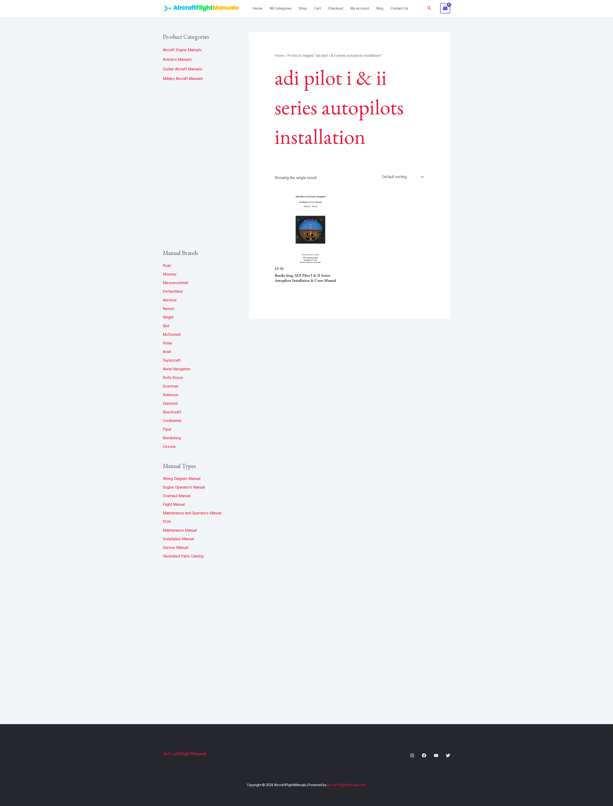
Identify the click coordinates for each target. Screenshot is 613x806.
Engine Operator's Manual (184, 487)
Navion (168, 309)
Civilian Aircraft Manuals (182, 69)
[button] (429, 8)
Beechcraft (172, 412)
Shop (303, 8)
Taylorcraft (172, 360)
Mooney (169, 274)
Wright (168, 317)
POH (167, 522)
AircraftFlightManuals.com (346, 785)
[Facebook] (424, 755)
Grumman (170, 386)
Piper (167, 429)
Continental (172, 421)
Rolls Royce (173, 378)
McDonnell (172, 335)
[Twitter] (448, 755)
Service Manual (175, 548)
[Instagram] (412, 755)
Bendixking (172, 438)
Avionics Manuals (177, 59)
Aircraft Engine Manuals (182, 50)
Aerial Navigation (176, 369)
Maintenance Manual (180, 530)
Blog (379, 8)
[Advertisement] (199, 165)
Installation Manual (178, 539)
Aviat (167, 352)
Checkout (335, 8)
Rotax (167, 343)
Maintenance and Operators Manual (192, 513)
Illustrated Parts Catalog (183, 556)
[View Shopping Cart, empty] (445, 8)
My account (359, 8)
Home (257, 8)
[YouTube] (436, 755)
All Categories (281, 8)
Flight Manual (174, 504)
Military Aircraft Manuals (183, 79)
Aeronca (169, 300)
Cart (317, 8)
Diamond (170, 403)
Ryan (167, 266)
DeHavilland (173, 291)
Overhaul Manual (176, 496)
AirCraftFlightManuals (185, 753)
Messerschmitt (175, 283)
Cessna (169, 447)
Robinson (170, 395)
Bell (166, 326)
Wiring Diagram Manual (181, 479)
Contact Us (399, 8)
